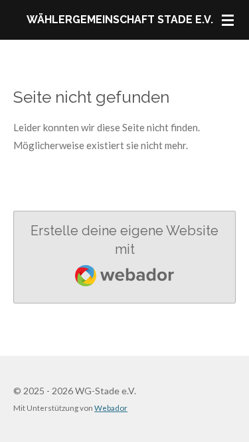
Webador (110, 407)
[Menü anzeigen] (227, 20)
